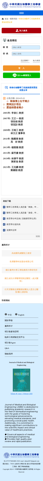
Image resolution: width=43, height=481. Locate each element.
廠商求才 (6, 245)
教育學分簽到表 (14, 224)
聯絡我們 (9, 354)
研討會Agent (10, 343)
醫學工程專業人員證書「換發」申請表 (23, 213)
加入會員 (23, 30)
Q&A (7, 348)
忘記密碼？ (25, 60)
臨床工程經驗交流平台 (15, 337)
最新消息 (13, 19)
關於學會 (9, 320)
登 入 (21, 68)
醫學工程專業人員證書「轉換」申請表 (23, 207)
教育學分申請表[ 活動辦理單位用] (21, 218)
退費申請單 (12, 230)
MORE (38, 236)
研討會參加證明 (12, 331)
